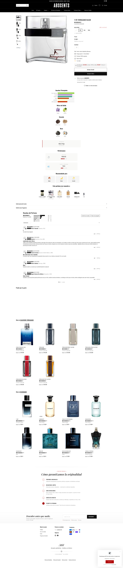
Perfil (41, 533)
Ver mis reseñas (43, 531)
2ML (76, 30)
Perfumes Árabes (77, 10)
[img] (30, 226)
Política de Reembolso (48, 559)
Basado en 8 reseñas (27, 217)
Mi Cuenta (38, 10)
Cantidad (76, 45)
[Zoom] (46, 39)
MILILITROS (76, 27)
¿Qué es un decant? (103, 27)
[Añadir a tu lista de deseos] (37, 329)
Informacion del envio (21, 204)
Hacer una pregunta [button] (95, 216)
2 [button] (60, 282)
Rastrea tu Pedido (87, 10)
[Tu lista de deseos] (99, 5)
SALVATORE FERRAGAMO (79, 24)
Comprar (46, 10)
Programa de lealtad (44, 535)
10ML (89, 30)
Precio (75, 36)
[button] (77, 22)
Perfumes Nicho (67, 10)
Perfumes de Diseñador (56, 10)
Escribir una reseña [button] (85, 216)
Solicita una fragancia (21, 208)
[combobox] (22, 5)
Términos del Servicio (72, 559)
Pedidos (41, 529)
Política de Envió (64, 559)
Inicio (33, 10)
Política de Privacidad (57, 559)
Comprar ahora (90, 73)
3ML (80, 30)
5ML (84, 30)
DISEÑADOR (23, 392)
